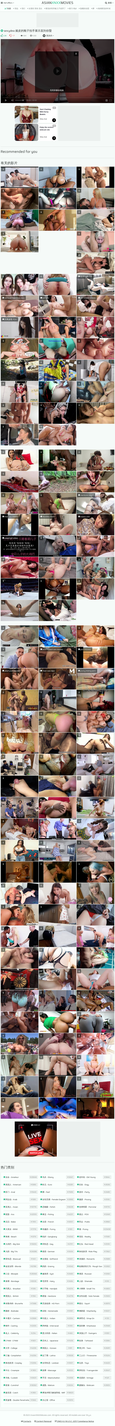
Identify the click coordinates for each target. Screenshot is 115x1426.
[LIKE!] (2, 36)
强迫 (16, 8)
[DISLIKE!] (10, 36)
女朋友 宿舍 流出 (35, 8)
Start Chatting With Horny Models (45, 111)
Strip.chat (43, 119)
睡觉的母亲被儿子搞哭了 (55, 8)
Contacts (27, 1421)
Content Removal (43, 1421)
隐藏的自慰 (84, 8)
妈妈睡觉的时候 (104, 8)
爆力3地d (73, 8)
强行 (23, 8)
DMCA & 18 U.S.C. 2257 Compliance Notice (75, 1421)
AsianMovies (57, 2)
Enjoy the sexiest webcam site (47, 128)
